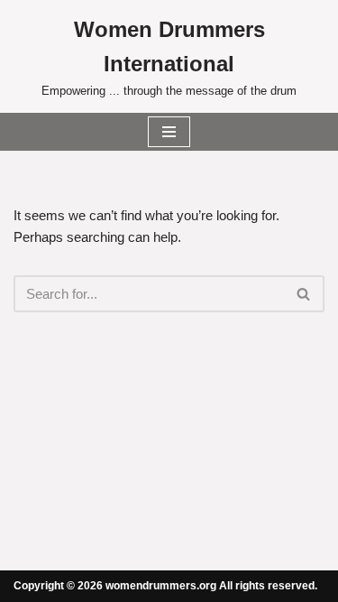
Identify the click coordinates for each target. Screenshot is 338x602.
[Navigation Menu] (169, 131)
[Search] (304, 293)
